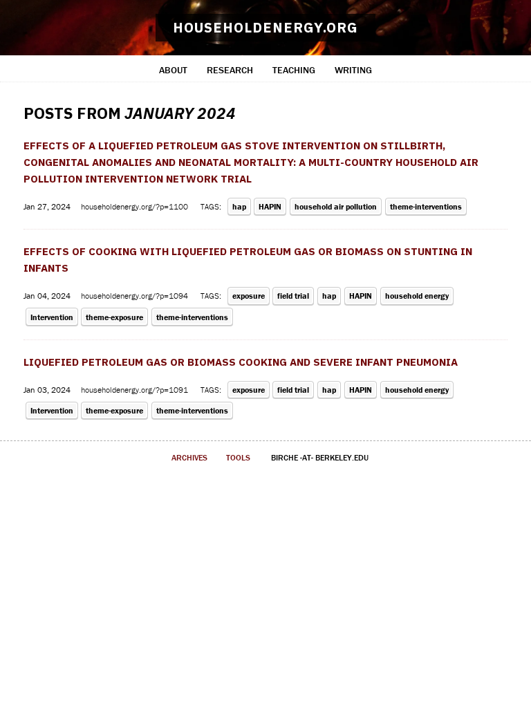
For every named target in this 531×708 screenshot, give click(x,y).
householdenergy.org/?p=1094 (135, 295)
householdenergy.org (265, 27)
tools (238, 457)
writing (353, 70)
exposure (248, 295)
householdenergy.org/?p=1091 (135, 389)
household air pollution (336, 206)
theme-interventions (426, 206)
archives (189, 457)
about (173, 70)
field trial (293, 295)
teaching (293, 70)
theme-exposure (114, 317)
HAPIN (270, 206)
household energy (417, 295)
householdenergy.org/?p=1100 (135, 206)
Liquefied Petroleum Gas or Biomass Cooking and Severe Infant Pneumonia (241, 362)
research (230, 70)
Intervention (51, 317)
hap (239, 206)
